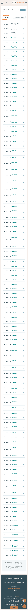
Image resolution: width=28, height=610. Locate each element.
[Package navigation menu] (6, 2)
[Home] (2, 2)
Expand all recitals (18, 17)
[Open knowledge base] (23, 600)
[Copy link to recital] (23, 24)
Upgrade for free (20, 2)
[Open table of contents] (23, 606)
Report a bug (13, 607)
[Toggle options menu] (26, 2)
